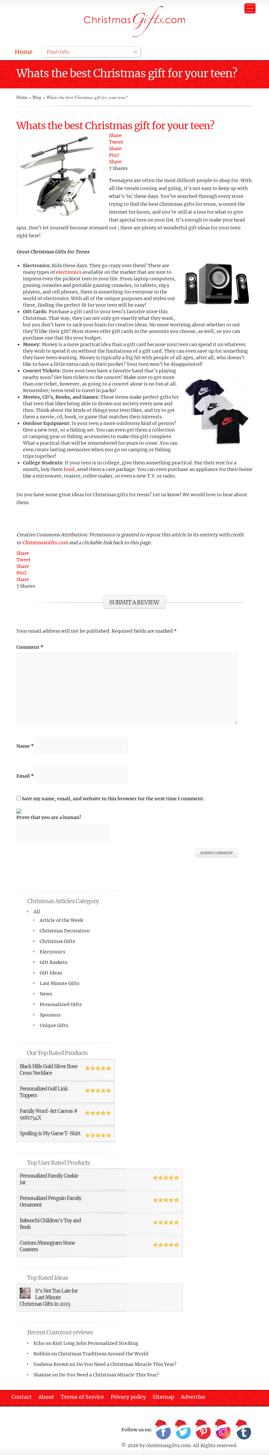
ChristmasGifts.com (45, 543)
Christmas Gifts (57, 941)
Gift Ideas (51, 973)
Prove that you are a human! (48, 817)
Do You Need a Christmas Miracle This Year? (126, 1364)
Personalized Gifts (61, 1004)
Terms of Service (82, 1397)
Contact (21, 1397)
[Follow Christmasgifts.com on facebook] (163, 1430)
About (46, 1397)
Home (23, 52)
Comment (29, 647)
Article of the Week (61, 920)
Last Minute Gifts (59, 983)
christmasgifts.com (168, 1445)
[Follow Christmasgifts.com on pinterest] (203, 1430)
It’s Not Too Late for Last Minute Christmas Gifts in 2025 (49, 1297)
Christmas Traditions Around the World (103, 1354)
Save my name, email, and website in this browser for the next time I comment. (113, 799)
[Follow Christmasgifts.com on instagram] (223, 1430)
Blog (36, 97)
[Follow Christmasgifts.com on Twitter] (183, 1430)
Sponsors (50, 1015)
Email (25, 776)
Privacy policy (128, 1397)
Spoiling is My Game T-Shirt (50, 1133)
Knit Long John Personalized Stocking (95, 1343)
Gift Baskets (53, 962)
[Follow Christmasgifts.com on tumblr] (243, 1430)
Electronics (52, 952)
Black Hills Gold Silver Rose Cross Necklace (48, 1069)
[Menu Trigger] (250, 8)
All (36, 912)
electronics (68, 272)
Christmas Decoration (65, 931)
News (46, 994)
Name (25, 746)
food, (69, 469)
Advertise (193, 1397)
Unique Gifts (54, 1025)
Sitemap (163, 1397)
